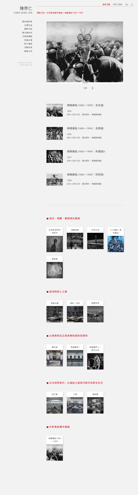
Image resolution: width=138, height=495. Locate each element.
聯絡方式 (28, 51)
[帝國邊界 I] (75, 358)
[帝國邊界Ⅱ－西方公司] (95, 361)
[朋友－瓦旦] (75, 314)
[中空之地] (95, 241)
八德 (75, 394)
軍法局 (55, 347)
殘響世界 (95, 303)
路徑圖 (95, 394)
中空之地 (95, 230)
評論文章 (28, 40)
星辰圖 (55, 259)
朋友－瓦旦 (75, 303)
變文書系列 (27, 33)
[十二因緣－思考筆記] (116, 244)
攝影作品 (28, 29)
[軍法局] (54, 358)
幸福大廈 (55, 303)
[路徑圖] (95, 405)
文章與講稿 (27, 36)
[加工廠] (54, 405)
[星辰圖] (54, 270)
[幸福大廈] (54, 314)
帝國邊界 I (75, 347)
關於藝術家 (27, 22)
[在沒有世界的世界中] (54, 244)
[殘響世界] (95, 314)
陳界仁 (26, 8)
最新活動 (106, 4)
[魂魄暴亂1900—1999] (54, 452)
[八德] (75, 405)
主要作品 (28, 25)
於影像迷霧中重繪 (54, 13)
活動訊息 (28, 47)
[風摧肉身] (75, 241)
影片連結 (28, 44)
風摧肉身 (75, 230)
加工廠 (55, 394)
